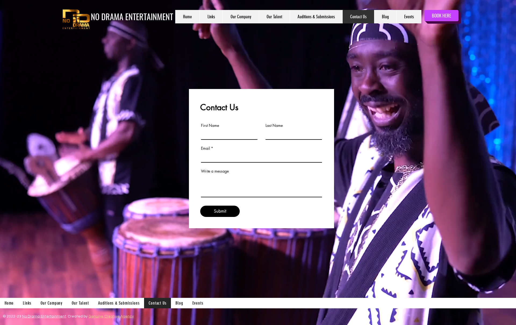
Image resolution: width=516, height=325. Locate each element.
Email (205, 148)
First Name (210, 125)
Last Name (274, 125)
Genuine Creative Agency (111, 316)
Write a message (215, 171)
